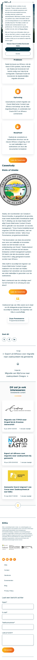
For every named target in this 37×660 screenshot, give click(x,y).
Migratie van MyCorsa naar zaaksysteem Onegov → (17, 374)
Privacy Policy (24, 29)
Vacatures (7, 575)
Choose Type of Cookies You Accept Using (18, 44)
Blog (5, 585)
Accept (18, 49)
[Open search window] (33, 2)
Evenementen (8, 580)
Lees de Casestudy (18, 160)
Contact (6, 570)
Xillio (5, 565)
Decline (18, 53)
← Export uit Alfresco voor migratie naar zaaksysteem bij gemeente (18, 355)
